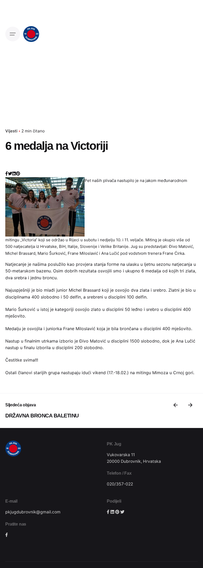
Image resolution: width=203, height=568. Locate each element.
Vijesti (11, 130)
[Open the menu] (12, 34)
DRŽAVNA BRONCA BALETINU (42, 415)
